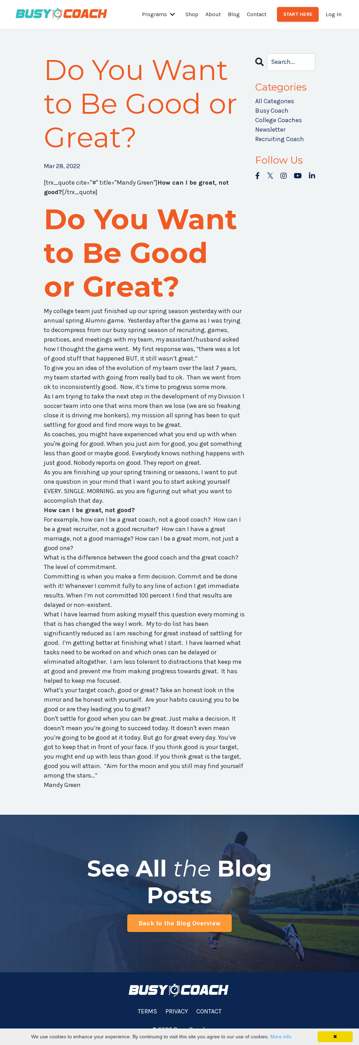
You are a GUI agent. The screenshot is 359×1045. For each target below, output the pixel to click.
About (213, 14)
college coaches (278, 120)
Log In (333, 14)
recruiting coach (279, 139)
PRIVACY (176, 1011)
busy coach (272, 110)
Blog (234, 14)
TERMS (147, 1011)
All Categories (274, 101)
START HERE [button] (298, 14)
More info (280, 1036)
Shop (191, 14)
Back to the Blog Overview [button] (179, 923)
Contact (256, 14)
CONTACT (209, 1011)
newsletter (270, 129)
